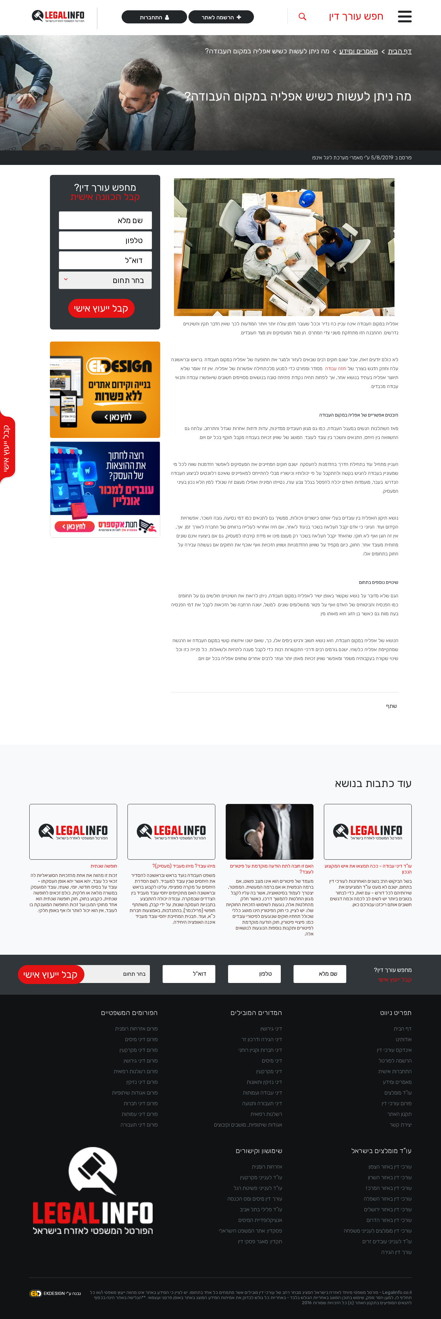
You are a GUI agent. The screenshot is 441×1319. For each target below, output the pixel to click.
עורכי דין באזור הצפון (390, 1166)
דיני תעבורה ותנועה (262, 1103)
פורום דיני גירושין (141, 1060)
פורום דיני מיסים (141, 1039)
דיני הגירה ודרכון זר (262, 1039)
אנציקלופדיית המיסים (260, 1220)
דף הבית (400, 51)
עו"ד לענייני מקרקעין (261, 1177)
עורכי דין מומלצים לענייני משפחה (378, 1230)
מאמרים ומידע (358, 51)
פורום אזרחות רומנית (136, 1028)
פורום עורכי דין (397, 1103)
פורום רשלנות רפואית (136, 1071)
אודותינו (404, 1039)
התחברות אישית (395, 1071)
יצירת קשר (401, 1124)
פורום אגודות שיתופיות (135, 1092)
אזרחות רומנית (267, 1166)
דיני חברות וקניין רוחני (260, 1050)
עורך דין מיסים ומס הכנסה (254, 1198)
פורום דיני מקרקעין (139, 1050)
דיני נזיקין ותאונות (264, 1082)
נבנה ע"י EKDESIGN (62, 1293)
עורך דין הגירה (396, 1252)
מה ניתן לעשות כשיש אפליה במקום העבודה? (267, 51)
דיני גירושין (271, 1028)
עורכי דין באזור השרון (390, 1177)
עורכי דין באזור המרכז (389, 1188)
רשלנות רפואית (266, 1114)
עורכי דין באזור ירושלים (388, 1209)
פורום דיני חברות (141, 1103)
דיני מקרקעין (269, 1071)
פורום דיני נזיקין (142, 1082)
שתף (391, 706)
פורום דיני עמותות (140, 1114)
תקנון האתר (399, 1114)
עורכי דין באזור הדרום (389, 1220)
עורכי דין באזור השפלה (388, 1198)
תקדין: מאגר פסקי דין (260, 1241)
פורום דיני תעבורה (139, 1124)
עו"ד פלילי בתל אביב (261, 1209)
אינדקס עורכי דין (394, 1050)
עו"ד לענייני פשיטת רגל (258, 1188)
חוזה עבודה (335, 368)
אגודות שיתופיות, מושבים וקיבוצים (248, 1124)
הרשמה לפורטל (395, 1060)
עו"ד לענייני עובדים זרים (387, 1241)
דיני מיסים (272, 1060)
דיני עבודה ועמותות (262, 1092)
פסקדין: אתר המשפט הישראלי (250, 1230)
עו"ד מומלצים (398, 1092)
